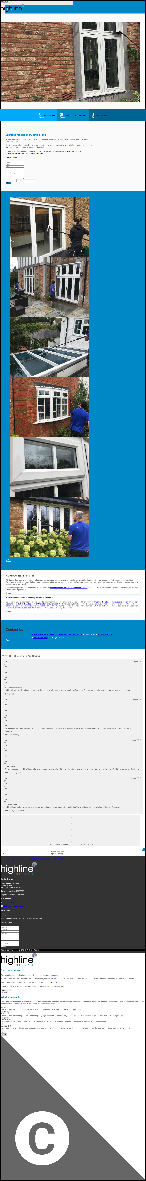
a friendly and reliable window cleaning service (69, 588)
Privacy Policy (10, 859)
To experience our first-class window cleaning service (56, 634)
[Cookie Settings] (73, 1107)
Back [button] (3, 1032)
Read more (127, 690)
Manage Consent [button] (6, 990)
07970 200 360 (101, 115)
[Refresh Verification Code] (35, 180)
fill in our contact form (35, 153)
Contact (61, 859)
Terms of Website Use (24, 859)
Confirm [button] (4, 1034)
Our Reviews (50, 859)
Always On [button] (5, 1011)
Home (9, 9)
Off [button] (2, 1024)
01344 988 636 (49, 115)
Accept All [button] (4, 992)
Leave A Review (39, 859)
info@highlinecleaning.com (76, 115)
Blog (56, 859)
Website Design (33, 950)
